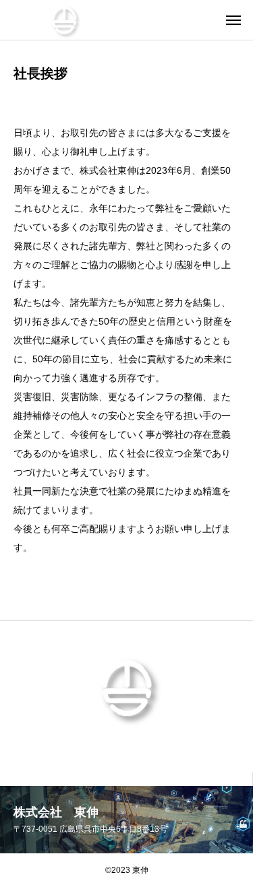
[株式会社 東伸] (64, 20)
